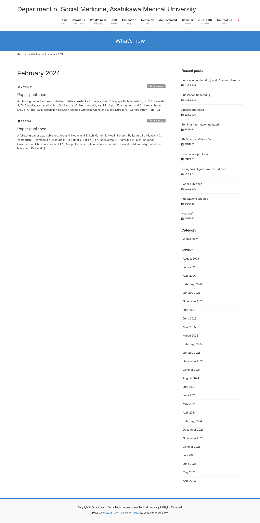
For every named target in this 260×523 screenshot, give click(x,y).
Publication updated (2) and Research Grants (210, 80)
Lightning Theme (130, 513)
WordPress (112, 513)
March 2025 (190, 335)
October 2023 (191, 446)
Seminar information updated (200, 124)
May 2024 (189, 403)
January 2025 (191, 352)
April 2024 (189, 412)
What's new (156, 86)
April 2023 (189, 480)
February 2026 (192, 284)
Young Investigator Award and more (204, 169)
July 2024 (189, 386)
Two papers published (195, 154)
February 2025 (192, 344)
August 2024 (191, 378)
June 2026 (189, 267)
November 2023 (193, 438)
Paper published (31, 94)
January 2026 (191, 292)
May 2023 (189, 472)
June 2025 (189, 318)
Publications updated (194, 198)
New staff (187, 213)
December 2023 (193, 429)
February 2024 (192, 421)
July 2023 (189, 455)
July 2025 (189, 309)
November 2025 (193, 301)
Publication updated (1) (196, 94)
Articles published (192, 109)
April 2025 (189, 327)
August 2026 (191, 258)
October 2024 (191, 369)
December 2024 (193, 361)
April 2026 (189, 275)
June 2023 (189, 463)
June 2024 (189, 395)
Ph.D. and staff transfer (196, 139)
